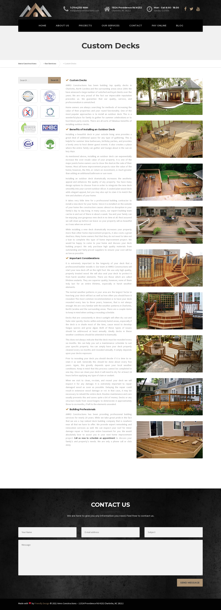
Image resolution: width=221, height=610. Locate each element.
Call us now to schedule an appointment (94, 438)
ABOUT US (62, 25)
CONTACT (135, 25)
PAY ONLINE (159, 25)
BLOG (179, 25)
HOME (42, 25)
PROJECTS (85, 25)
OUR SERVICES (111, 25)
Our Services (50, 63)
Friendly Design (42, 603)
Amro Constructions (27, 63)
